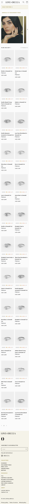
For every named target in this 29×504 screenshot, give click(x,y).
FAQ (2, 476)
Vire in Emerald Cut (20, 381)
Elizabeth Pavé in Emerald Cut (19, 227)
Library (3, 485)
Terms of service (13, 502)
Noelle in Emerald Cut (6, 226)
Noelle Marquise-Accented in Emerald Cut (7, 134)
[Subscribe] (26, 449)
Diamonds (4, 463)
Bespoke (3, 470)
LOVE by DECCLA (5, 490)
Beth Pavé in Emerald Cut (6, 382)
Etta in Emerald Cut (6, 350)
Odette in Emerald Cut (20, 102)
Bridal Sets (4, 466)
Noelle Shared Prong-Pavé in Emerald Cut (6, 103)
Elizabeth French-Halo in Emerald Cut (7, 258)
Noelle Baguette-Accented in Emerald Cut (21, 289)
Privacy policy (4, 502)
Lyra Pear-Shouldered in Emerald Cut (21, 134)
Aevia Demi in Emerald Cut (20, 196)
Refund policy (22, 502)
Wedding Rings (5, 468)
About (3, 487)
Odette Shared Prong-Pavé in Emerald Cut (20, 351)
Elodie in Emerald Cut (6, 71)
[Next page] (6, 425)
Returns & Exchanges (7, 479)
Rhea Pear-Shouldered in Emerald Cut (21, 258)
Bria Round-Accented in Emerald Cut (7, 413)
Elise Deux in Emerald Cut (6, 165)
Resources (4, 473)
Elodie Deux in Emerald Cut (21, 72)
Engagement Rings (6, 465)
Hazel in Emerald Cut (6, 288)
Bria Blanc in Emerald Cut (6, 320)
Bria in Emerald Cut (20, 164)
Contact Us (4, 492)
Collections (4, 460)
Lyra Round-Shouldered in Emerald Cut (21, 413)
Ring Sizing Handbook (7, 483)
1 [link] (1, 425)
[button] (2, 2)
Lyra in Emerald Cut (6, 195)
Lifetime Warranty (6, 481)
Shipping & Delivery (6, 477)
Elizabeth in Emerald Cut (21, 319)
